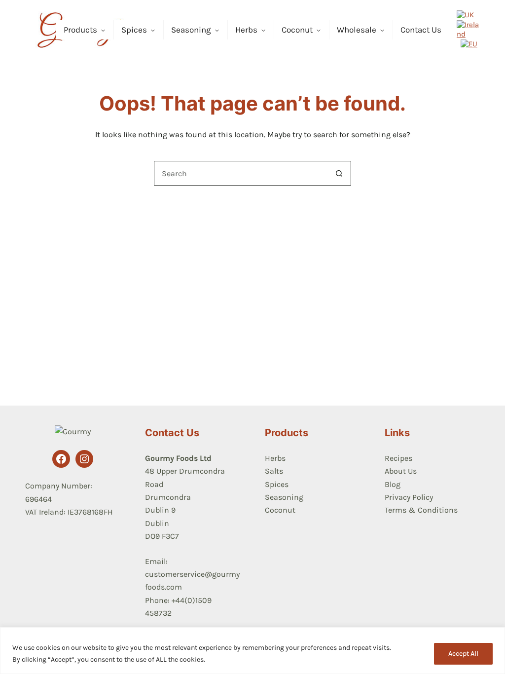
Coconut (297, 30)
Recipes (398, 458)
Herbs (246, 30)
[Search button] (339, 173)
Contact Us (420, 30)
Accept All (463, 653)
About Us (401, 471)
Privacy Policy (409, 497)
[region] (252, 650)
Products (80, 30)
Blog (392, 484)
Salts (274, 471)
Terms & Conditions (421, 510)
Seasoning (191, 30)
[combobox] (240, 173)
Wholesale (356, 30)
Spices (134, 30)
